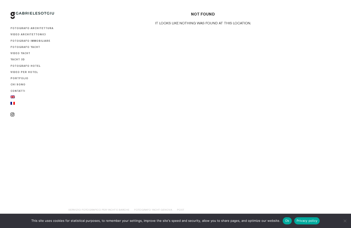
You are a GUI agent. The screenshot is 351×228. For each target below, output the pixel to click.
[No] (345, 220)
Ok (287, 221)
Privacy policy (307, 221)
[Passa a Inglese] (13, 97)
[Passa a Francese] (13, 104)
